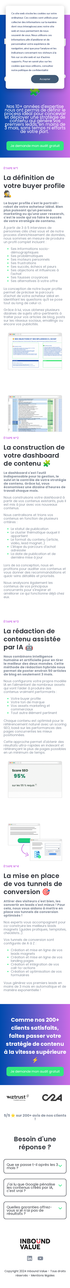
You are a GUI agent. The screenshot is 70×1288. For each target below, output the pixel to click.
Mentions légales (43, 1275)
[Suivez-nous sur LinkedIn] (29, 1258)
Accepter (45, 78)
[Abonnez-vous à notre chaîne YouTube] (40, 1258)
